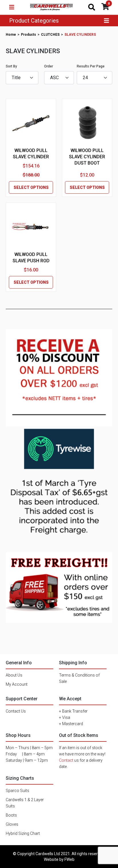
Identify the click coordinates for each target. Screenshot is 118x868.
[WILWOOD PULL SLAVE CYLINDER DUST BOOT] (87, 123)
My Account (16, 684)
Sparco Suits (17, 790)
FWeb (69, 859)
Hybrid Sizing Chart (23, 833)
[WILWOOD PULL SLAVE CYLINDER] (31, 123)
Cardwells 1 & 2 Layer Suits (25, 802)
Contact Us (16, 711)
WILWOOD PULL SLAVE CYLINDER (31, 153)
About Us (14, 675)
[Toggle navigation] (12, 7)
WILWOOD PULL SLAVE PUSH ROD (31, 257)
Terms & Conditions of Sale (79, 678)
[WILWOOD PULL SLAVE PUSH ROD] (31, 227)
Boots (11, 815)
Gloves (12, 824)
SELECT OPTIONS (31, 187)
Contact (66, 760)
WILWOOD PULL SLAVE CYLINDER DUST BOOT (87, 157)
